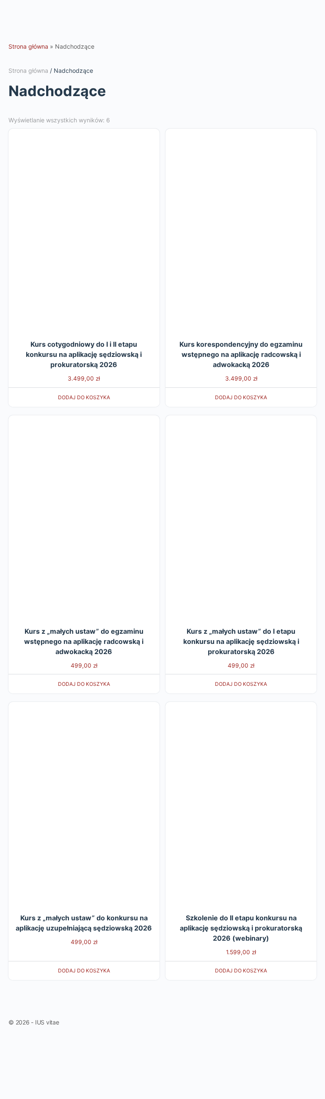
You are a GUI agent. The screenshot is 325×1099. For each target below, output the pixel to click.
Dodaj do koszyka (84, 397)
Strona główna (28, 46)
